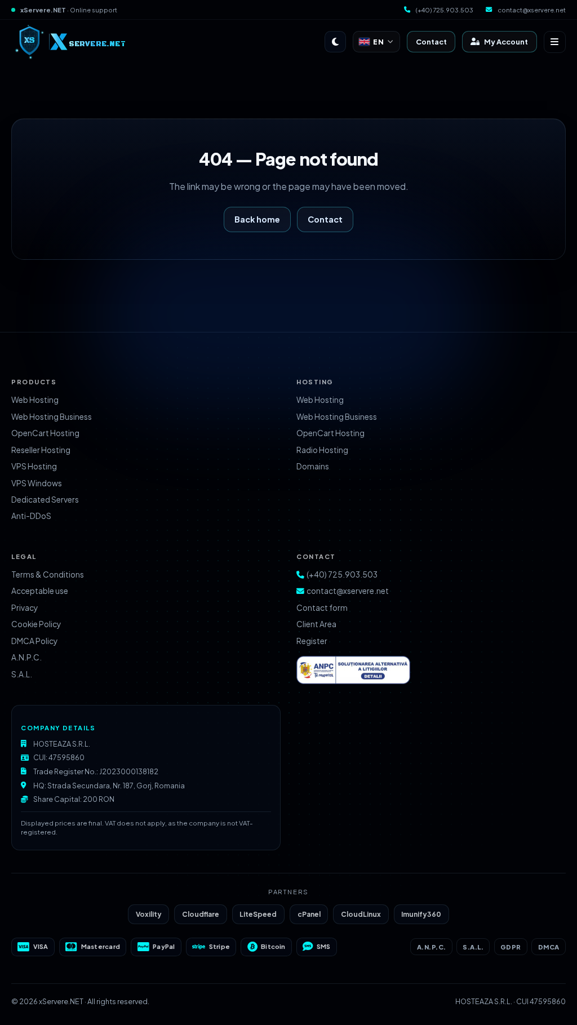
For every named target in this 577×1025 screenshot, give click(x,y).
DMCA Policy (34, 641)
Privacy (24, 608)
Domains (312, 466)
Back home (257, 219)
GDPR (510, 947)
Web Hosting (35, 400)
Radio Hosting (322, 450)
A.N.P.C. (26, 657)
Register (311, 641)
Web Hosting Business (51, 416)
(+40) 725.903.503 (444, 10)
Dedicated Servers (45, 499)
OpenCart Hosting (45, 433)
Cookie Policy (36, 624)
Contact (431, 41)
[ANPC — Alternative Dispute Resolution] (366, 670)
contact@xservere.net (532, 10)
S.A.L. (21, 674)
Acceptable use (39, 591)
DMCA (549, 947)
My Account (506, 41)
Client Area (316, 624)
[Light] (335, 41)
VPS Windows (36, 483)
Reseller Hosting (40, 450)
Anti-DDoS (31, 516)
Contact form (322, 608)
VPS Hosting (34, 466)
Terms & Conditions (47, 574)
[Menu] (555, 42)
